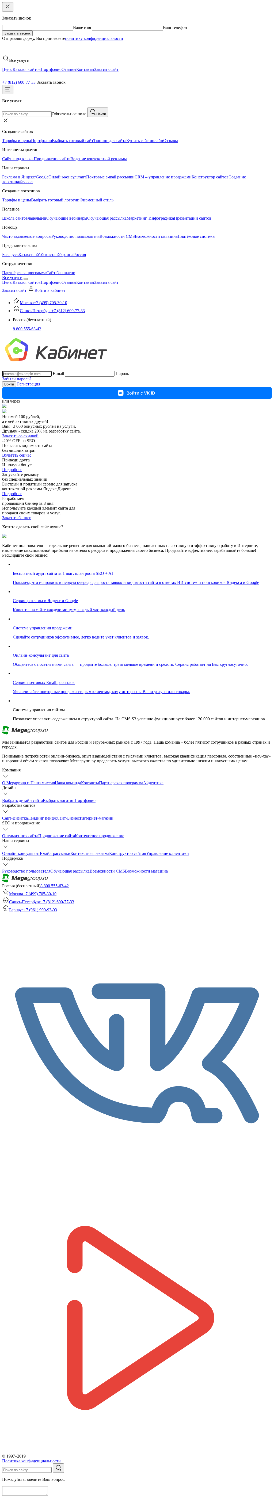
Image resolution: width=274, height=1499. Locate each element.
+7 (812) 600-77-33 (19, 82)
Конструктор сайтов (210, 177)
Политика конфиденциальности (31, 1461)
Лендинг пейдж (42, 818)
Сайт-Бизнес (68, 818)
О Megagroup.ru (16, 783)
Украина (65, 254)
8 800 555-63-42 (27, 329)
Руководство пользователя (75, 236)
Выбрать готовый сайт (72, 140)
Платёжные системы (196, 236)
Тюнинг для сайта (109, 140)
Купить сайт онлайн (144, 140)
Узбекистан (47, 254)
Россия (79, 254)
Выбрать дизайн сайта (22, 800)
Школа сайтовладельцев (24, 218)
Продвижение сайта (52, 158)
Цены (7, 69)
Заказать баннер (16, 517)
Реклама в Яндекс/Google (25, 177)
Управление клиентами (167, 853)
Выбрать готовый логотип (55, 200)
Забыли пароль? (16, 379)
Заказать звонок (17, 33)
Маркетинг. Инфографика (150, 218)
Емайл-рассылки (55, 853)
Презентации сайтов (192, 218)
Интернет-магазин (96, 818)
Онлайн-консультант (67, 177)
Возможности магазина (156, 236)
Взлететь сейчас (16, 455)
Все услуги (12, 277)
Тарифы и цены (16, 140)
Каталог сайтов (27, 69)
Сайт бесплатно (60, 272)
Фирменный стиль (96, 200)
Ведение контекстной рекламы (98, 158)
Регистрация (28, 384)
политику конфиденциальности (94, 38)
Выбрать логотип (59, 800)
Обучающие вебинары (66, 218)
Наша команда (68, 783)
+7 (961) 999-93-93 (40, 910)
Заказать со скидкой (20, 436)
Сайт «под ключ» (18, 158)
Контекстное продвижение (99, 835)
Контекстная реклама (89, 853)
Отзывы (69, 69)
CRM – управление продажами (163, 177)
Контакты (85, 69)
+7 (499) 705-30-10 (50, 302)
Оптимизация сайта (20, 835)
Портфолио (51, 69)
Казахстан (27, 254)
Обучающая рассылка (107, 218)
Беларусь (10, 254)
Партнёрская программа (24, 272)
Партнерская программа (121, 783)
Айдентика (153, 783)
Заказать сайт (106, 69)
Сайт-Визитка (15, 818)
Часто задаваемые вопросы (26, 236)
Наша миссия (43, 783)
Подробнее (12, 469)
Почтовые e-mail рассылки (110, 177)
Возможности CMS (117, 236)
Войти (9, 384)
